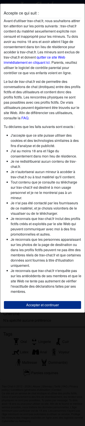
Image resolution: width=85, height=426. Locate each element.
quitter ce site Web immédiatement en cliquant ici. (34, 60)
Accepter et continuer (42, 304)
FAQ (24, 117)
